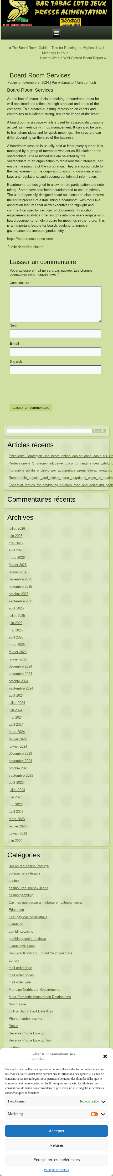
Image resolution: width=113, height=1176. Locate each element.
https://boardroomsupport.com (30, 239)
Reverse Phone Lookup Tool (30, 1040)
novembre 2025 (20, 587)
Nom (13, 325)
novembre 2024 (20, 674)
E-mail (14, 343)
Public (13, 1026)
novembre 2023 (20, 761)
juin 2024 (15, 710)
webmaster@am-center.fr (77, 83)
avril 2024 (16, 724)
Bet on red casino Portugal (29, 866)
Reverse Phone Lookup (26, 1033)
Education (16, 910)
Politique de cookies (56, 1170)
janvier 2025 (18, 659)
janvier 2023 (18, 834)
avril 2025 (16, 637)
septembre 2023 (21, 775)
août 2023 (16, 783)
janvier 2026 (18, 572)
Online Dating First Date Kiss (31, 1011)
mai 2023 (16, 805)
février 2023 (18, 826)
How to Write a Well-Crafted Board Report (71, 58)
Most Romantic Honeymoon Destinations (40, 997)
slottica (14, 1048)
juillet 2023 (17, 790)
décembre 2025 (20, 579)
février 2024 (18, 739)
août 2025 (16, 608)
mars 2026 (17, 557)
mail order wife (20, 982)
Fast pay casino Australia (28, 917)
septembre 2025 (21, 601)
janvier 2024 (18, 746)
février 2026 (18, 565)
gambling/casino (21, 931)
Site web (16, 361)
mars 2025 (17, 645)
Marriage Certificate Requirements (34, 990)
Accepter (56, 1131)
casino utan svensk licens (28, 888)
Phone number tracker (25, 1019)
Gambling (16, 924)
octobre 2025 (18, 594)
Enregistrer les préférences (56, 1159)
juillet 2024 (17, 703)
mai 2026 (16, 543)
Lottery (14, 960)
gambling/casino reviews (27, 939)
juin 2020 (15, 841)
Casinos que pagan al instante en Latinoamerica (45, 902)
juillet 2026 (17, 528)
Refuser (56, 1145)
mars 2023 (17, 819)
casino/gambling (21, 895)
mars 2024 (17, 732)
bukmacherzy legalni (24, 873)
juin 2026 (15, 536)
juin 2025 (15, 623)
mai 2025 (16, 630)
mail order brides (21, 975)
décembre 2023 (20, 753)
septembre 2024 (21, 688)
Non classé (34, 247)
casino (14, 881)
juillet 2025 (17, 616)
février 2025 (18, 652)
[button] (105, 1056)
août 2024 (16, 695)
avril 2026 (16, 550)
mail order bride (20, 968)
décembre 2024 (20, 666)
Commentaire (20, 283)
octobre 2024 (18, 681)
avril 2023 (16, 812)
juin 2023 (15, 797)
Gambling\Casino (22, 946)
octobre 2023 (18, 768)
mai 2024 (16, 717)
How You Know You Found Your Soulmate (40, 953)
